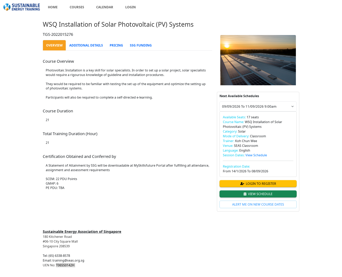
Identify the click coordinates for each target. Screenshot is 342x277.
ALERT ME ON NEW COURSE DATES (258, 204)
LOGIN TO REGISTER (261, 183)
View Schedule (256, 155)
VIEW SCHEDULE (260, 194)
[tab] (54, 45)
